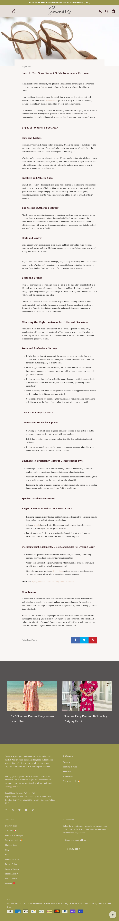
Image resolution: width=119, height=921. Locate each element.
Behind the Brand (12, 859)
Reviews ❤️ (10, 883)
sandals (37, 525)
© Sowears (10, 900)
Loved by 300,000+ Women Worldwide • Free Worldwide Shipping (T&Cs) (59, 2)
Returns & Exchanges (14, 835)
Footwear (67, 772)
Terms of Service (12, 869)
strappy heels (58, 571)
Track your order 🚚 (71, 781)
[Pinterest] (19, 809)
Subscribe (73, 849)
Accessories (68, 776)
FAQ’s (7, 850)
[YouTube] (26, 809)
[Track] (13, 11)
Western (66, 762)
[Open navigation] (6, 11)
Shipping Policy (11, 874)
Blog (7, 855)
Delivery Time (11, 826)
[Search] (106, 11)
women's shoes (52, 100)
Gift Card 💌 (10, 831)
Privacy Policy (11, 864)
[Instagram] (13, 809)
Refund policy (11, 879)
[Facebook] (6, 809)
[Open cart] (113, 11)
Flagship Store (11, 845)
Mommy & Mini (70, 767)
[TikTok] (33, 809)
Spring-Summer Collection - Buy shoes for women (53, 582)
